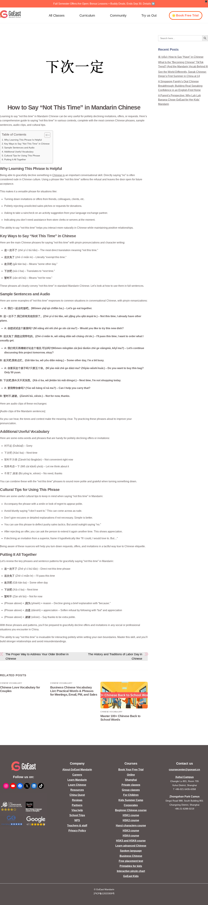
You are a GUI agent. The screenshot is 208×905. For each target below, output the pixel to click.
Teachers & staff (77, 825)
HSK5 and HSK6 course (131, 840)
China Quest (77, 795)
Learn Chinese (77, 784)
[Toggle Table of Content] (46, 135)
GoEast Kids (131, 876)
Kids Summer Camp (130, 800)
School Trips (77, 815)
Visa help (77, 810)
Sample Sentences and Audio (19, 147)
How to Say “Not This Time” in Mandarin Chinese (73, 107)
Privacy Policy (77, 830)
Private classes (131, 784)
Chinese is (58, 175)
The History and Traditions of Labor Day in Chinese (115, 656)
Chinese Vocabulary (11, 683)
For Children (131, 795)
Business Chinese (131, 856)
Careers (77, 774)
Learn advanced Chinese (130, 845)
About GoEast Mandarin (77, 769)
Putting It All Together (15, 159)
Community (118, 15)
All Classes (57, 15)
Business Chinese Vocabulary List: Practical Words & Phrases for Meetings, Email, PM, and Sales (73, 691)
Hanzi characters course (131, 825)
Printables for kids (131, 866)
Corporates (131, 805)
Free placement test (131, 861)
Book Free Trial (187, 15)
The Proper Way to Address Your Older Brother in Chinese (37, 656)
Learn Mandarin (77, 779)
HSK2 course (131, 820)
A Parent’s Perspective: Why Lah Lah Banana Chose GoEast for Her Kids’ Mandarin (179, 99)
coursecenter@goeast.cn (184, 769)
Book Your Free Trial (130, 769)
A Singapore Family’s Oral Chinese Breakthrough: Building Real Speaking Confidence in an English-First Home (180, 85)
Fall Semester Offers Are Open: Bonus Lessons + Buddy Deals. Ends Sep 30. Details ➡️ (104, 3)
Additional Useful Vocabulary (18, 151)
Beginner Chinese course (131, 810)
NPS (77, 820)
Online (131, 774)
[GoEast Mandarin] (10, 14)
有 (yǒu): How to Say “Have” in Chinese (180, 56)
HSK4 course (131, 835)
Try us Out (149, 15)
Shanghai (131, 779)
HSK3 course (131, 830)
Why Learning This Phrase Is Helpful (23, 139)
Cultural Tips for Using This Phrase (22, 155)
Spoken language (131, 850)
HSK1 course (131, 815)
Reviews (77, 800)
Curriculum (87, 15)
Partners (77, 805)
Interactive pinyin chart (131, 871)
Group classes (131, 789)
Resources (77, 789)
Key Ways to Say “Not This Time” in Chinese (27, 143)
